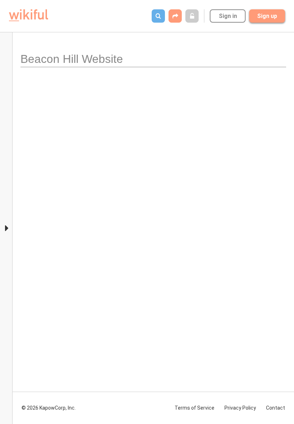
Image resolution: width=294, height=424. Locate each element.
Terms (194, 408)
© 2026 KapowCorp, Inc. (49, 408)
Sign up (267, 16)
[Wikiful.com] (28, 15)
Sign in (228, 16)
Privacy (240, 408)
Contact (275, 408)
